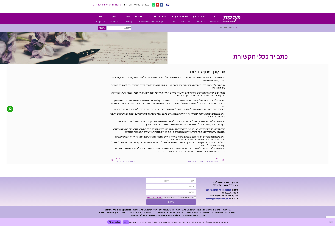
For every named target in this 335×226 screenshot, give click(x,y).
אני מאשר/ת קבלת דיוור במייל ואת (170, 197)
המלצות (139, 16)
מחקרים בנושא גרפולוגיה (109, 212)
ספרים (126, 16)
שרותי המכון (181, 16)
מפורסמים (186, 21)
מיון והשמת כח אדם (166, 210)
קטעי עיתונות (159, 16)
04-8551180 (115, 4)
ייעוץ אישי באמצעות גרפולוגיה (145, 210)
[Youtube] (157, 5)
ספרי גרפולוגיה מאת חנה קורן (193, 215)
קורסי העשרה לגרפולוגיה (187, 212)
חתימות (201, 21)
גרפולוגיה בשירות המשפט (225, 212)
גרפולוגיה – (226, 210)
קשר (101, 16)
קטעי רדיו (128, 21)
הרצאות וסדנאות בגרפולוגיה (164, 212)
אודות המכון (199, 16)
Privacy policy (114, 222)
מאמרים (172, 21)
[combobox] (119, 28)
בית (235, 27)
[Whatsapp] (153, 5)
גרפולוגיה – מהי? (145, 212)
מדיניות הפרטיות (154, 197)
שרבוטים (214, 21)
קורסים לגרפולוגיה (206, 212)
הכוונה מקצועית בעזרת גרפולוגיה (118, 210)
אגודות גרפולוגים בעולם (150, 215)
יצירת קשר (134, 215)
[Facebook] (161, 5)
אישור (126, 222)
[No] (331, 222)
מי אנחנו (216, 210)
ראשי (213, 16)
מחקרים (113, 16)
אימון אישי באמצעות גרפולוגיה (188, 210)
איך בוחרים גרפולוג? (128, 212)
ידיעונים (114, 21)
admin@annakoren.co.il (218, 198)
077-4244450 (100, 4)
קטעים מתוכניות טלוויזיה (150, 21)
